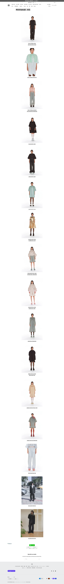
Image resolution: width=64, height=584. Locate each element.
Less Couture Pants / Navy (32, 538)
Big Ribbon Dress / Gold (32, 240)
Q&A (26, 566)
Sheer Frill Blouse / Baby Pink (32, 110)
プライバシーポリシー (42, 566)
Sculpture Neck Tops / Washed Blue (32, 440)
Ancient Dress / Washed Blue (32, 341)
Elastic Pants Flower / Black (32, 44)
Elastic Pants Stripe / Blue (32, 473)
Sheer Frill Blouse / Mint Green (32, 77)
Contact (29, 566)
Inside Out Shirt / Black (32, 176)
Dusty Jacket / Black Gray (32, 505)
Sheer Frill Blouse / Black (32, 43)
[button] (40, 4)
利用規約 (47, 566)
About (24, 566)
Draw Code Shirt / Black (32, 144)
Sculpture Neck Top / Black (32, 373)
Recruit (22, 566)
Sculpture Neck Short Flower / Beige (32, 407)
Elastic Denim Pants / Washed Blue (32, 111)
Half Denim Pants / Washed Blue (32, 274)
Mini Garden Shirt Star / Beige (32, 273)
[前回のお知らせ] (8, 1)
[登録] (39, 559)
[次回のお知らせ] (56, 1)
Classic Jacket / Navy (32, 375)
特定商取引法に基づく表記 (34, 566)
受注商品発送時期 (17, 566)
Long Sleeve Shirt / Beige (32, 239)
